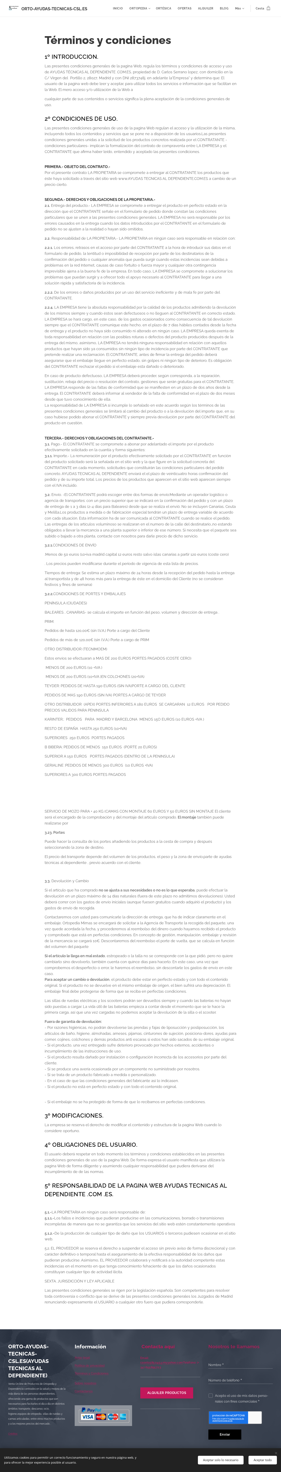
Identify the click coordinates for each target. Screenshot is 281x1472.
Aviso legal (82, 1357)
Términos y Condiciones (91, 1373)
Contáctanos (84, 1391)
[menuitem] (119, 8)
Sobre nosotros (85, 1383)
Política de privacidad (90, 1365)
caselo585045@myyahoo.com (161, 1362)
